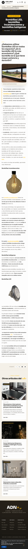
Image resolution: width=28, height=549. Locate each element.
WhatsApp (20, 522)
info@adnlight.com (22, 527)
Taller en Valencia (22, 529)
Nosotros (12, 522)
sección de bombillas (13, 241)
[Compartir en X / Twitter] (19, 367)
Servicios (12, 527)
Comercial (4, 527)
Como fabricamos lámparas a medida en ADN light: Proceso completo (12, 444)
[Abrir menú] (25, 2)
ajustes (11, 544)
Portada (3, 6)
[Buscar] (17, 2)
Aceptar (4, 546)
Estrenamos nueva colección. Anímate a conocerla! (12, 482)
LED (11, 334)
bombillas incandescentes (11, 197)
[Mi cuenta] (20, 2)
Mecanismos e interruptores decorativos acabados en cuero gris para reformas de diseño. (13, 405)
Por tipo (3, 522)
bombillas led (7, 93)
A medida (4, 529)
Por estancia (4, 524)
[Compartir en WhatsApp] (25, 367)
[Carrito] (22, 2)
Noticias (9, 6)
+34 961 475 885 (21, 524)
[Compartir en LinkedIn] (22, 367)
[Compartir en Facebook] (16, 367)
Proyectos (12, 524)
